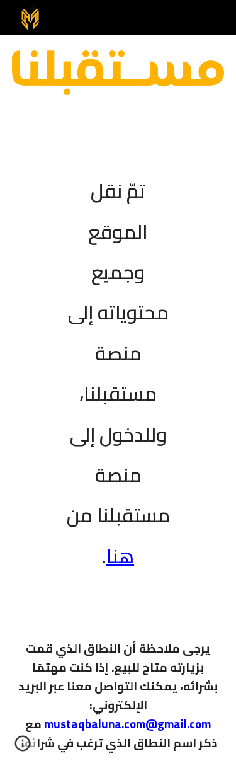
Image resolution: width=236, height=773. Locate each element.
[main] (118, 364)
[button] (23, 748)
